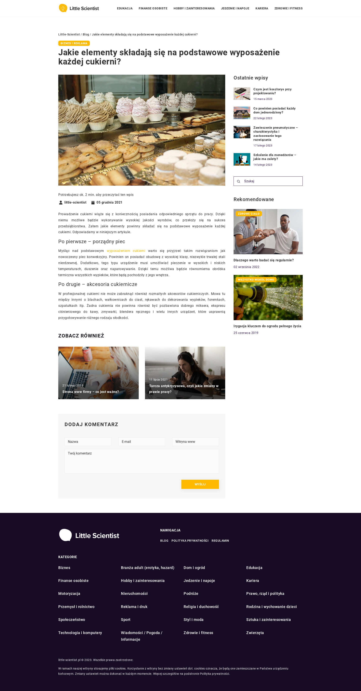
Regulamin (220, 540)
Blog (164, 540)
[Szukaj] (239, 181)
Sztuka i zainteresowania (268, 619)
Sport (126, 619)
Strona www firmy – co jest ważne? (90, 392)
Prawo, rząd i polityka (265, 593)
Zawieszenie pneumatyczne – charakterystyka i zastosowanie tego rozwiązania (275, 134)
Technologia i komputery (80, 633)
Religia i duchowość (201, 606)
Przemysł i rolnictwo (76, 606)
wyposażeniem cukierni (126, 251)
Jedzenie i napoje (235, 8)
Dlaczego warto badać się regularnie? (264, 260)
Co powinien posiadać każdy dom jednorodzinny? (274, 111)
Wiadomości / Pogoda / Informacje (142, 636)
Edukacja (124, 8)
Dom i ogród (194, 567)
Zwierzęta (255, 633)
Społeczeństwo (71, 619)
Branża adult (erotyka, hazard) (147, 567)
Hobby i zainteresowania (194, 8)
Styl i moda (194, 619)
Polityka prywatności (190, 540)
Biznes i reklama (74, 43)
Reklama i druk (134, 606)
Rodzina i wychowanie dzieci (271, 606)
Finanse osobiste (153, 8)
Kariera (261, 8)
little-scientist (75, 202)
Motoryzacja (69, 593)
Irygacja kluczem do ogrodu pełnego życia (267, 326)
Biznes (64, 567)
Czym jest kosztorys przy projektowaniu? (272, 91)
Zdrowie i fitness (289, 8)
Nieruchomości (134, 593)
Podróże (191, 593)
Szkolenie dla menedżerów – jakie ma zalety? (274, 157)
